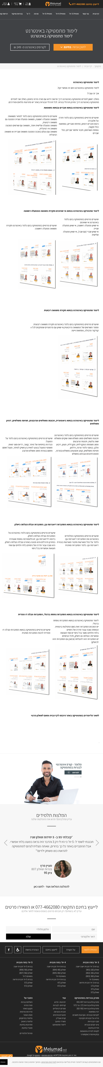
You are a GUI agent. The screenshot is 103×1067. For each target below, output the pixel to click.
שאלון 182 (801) (92, 969)
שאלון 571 (28, 982)
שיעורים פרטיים (59, 1015)
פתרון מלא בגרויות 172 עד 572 (86, 1005)
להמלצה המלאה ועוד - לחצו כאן (51, 886)
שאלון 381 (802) (92, 973)
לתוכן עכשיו (75, 47)
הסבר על (28, 998)
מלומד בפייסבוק (25, 1018)
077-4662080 (47, 907)
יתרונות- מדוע (60, 1002)
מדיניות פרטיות (26, 1011)
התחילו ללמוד (90, 949)
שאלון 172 (95, 985)
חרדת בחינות (93, 1027)
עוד (64, 998)
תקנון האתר (27, 1008)
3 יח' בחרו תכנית (91, 962)
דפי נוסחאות (94, 1011)
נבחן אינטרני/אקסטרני (90, 1034)
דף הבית (96, 13)
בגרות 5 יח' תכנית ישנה (23, 966)
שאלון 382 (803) (92, 976)
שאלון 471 (62, 982)
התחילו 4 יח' (60, 13)
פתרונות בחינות (25, 1024)
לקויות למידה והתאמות (89, 1031)
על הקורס (70, 949)
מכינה (36, 13)
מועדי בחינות (27, 1027)
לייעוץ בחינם (51, 949)
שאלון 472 (61, 985)
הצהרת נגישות (32, 949)
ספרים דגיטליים (59, 1008)
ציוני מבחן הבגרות (91, 1024)
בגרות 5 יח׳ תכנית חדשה (22, 979)
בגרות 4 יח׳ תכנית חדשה (56, 979)
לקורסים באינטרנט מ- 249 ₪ (30, 47)
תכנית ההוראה (59, 1011)
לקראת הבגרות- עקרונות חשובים (86, 1015)
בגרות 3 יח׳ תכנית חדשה (89, 982)
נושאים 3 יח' (94, 979)
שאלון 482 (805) (59, 973)
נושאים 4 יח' (61, 976)
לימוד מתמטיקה (59, 1024)
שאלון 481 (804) (59, 969)
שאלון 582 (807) (25, 973)
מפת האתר (27, 1015)
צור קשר (85, 13)
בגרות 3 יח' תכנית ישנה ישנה (87, 966)
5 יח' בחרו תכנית (24, 962)
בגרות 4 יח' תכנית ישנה (56, 966)
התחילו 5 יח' (47, 13)
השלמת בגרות (26, 1002)
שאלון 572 (28, 985)
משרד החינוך (60, 1021)
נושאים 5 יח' (27, 976)
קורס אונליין (61, 1018)
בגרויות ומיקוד (17, 13)
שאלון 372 (95, 992)
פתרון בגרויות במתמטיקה (86, 998)
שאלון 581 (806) (25, 969)
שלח (28, 936)
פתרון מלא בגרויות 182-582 (88, 1008)
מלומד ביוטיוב (26, 1021)
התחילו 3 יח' (74, 13)
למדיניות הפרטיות (48, 1062)
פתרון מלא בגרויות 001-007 (88, 1002)
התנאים (37, 1055)
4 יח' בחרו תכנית (58, 962)
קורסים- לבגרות (59, 1005)
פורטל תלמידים (26, 1033)
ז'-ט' (28, 13)
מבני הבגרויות (93, 1021)
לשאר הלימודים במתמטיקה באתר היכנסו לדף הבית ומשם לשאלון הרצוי (65, 715)
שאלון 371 (95, 989)
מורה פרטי (27, 1005)
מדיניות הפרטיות (47, 1055)
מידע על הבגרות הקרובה (89, 1018)
